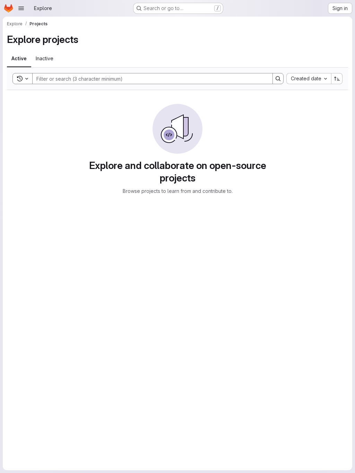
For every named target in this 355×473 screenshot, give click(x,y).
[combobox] (308, 78)
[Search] (278, 78)
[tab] (19, 58)
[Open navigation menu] (21, 8)
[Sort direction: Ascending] (337, 78)
